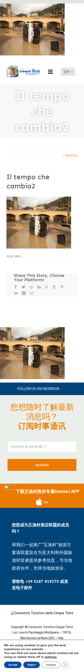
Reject (32, 664)
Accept (12, 664)
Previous (71, 155)
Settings (51, 664)
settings (51, 657)
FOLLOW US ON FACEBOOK (38, 389)
